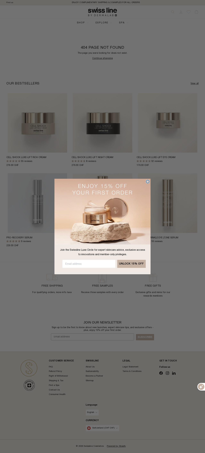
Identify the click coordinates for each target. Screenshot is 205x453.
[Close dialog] (147, 181)
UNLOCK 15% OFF (131, 264)
